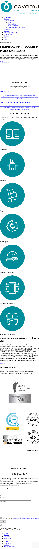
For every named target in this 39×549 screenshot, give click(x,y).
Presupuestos (8, 34)
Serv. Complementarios (11, 32)
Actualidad (7, 29)
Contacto (6, 36)
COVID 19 (7, 17)
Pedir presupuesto (5, 62)
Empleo (6, 541)
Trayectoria (11, 20)
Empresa (6, 19)
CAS (5, 39)
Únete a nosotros (13, 26)
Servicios (6, 535)
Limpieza (6, 31)
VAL (5, 37)
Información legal (9, 538)
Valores (10, 22)
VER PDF (3, 363)
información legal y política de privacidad (26, 518)
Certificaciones (12, 24)
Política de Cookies (9, 546)
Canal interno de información (16, 27)
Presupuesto (7, 543)
